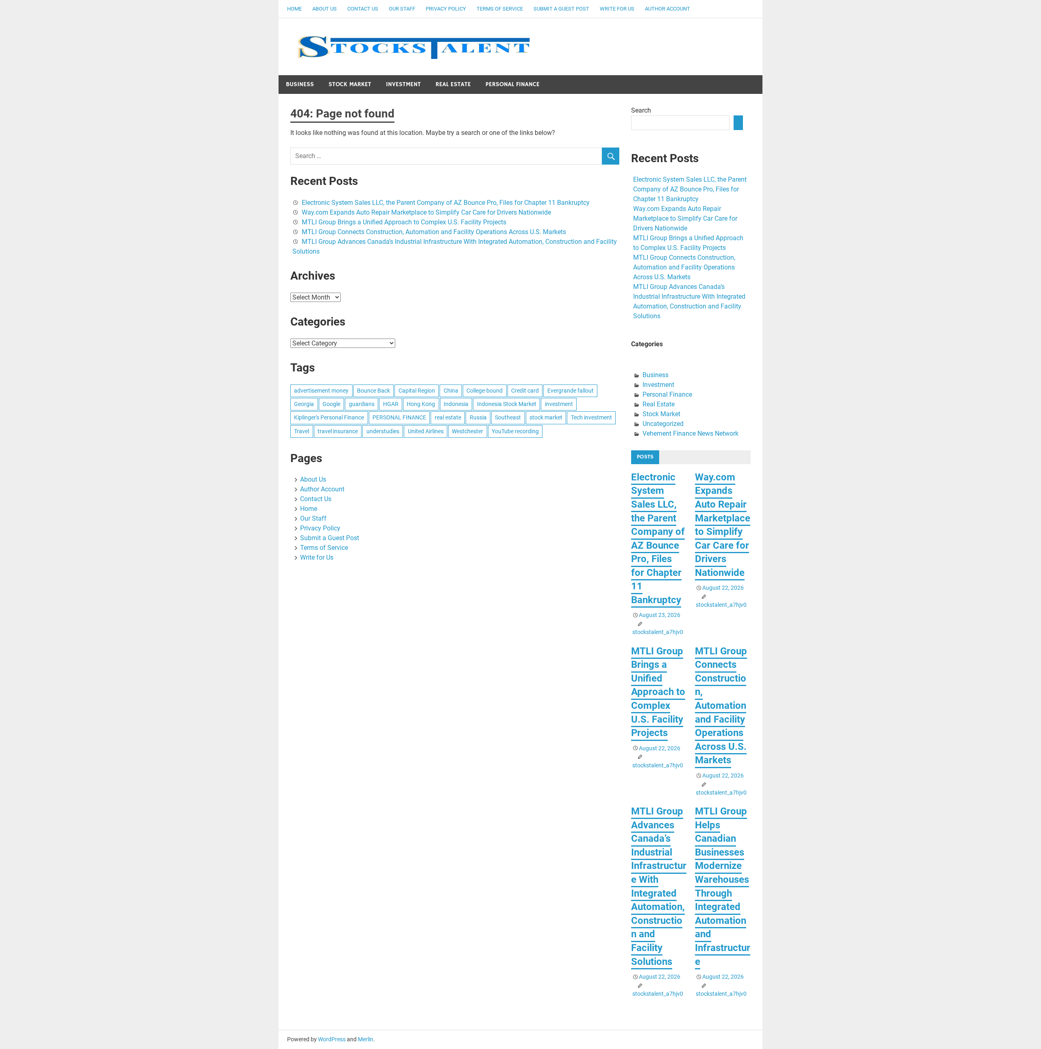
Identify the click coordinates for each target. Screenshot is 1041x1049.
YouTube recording (515, 431)
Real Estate (453, 84)
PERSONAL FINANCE (399, 417)
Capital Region (417, 390)
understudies (382, 431)
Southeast (508, 417)
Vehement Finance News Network (690, 433)
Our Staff (402, 9)
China (451, 390)
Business (300, 84)
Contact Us (362, 9)
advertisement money (321, 390)
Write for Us (617, 9)
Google (331, 404)
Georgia (304, 404)
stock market (545, 417)
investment (559, 404)
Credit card (525, 390)
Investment (403, 84)
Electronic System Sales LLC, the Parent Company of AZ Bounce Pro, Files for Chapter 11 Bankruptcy (446, 202)
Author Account (667, 9)
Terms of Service (500, 9)
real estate (448, 417)
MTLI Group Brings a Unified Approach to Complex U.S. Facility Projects (404, 222)
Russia (478, 417)
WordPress (332, 1039)
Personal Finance (513, 84)
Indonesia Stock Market (506, 404)
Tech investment (591, 417)
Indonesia (456, 404)
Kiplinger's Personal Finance (329, 417)
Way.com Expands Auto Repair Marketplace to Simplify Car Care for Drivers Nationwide (426, 212)
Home (294, 9)
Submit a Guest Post (561, 9)
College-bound (484, 390)
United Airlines (426, 431)
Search (641, 110)
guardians (362, 404)
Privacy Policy (446, 9)
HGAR (391, 404)
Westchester (467, 431)
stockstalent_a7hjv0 (657, 632)
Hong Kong (421, 404)
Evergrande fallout (570, 390)
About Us (324, 9)
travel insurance (338, 431)
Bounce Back (373, 390)
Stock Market (350, 84)
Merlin (365, 1039)
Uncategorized (663, 424)
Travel (301, 431)
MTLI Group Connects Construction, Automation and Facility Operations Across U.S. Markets (434, 232)
